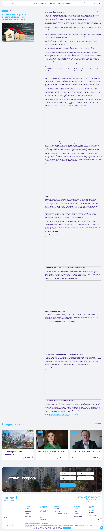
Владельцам (57, 506)
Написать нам (43, 519)
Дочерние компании (78, 514)
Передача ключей (58, 511)
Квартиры (36, 3)
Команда (76, 509)
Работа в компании (78, 516)
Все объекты (27, 508)
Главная (3, 7)
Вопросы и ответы (91, 507)
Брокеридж (56, 508)
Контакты (91, 510)
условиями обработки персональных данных (81, 481)
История (76, 508)
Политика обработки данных (100, 519)
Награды (76, 511)
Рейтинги (76, 513)
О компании (77, 506)
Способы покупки (28, 514)
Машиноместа (44, 3)
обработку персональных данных (56, 528)
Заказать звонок (87, 4)
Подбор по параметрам (30, 509)
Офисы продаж (92, 513)
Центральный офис (93, 512)
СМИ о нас (7, 7)
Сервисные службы (93, 515)
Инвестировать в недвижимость (28, 517)
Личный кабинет (57, 514)
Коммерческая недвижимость (64, 3)
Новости (41, 516)
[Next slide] (100, 425)
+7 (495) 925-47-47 (87, 2)
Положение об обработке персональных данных (32, 522)
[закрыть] (103, 519)
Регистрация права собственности (61, 513)
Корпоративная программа (44, 510)
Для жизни (27, 506)
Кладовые (52, 3)
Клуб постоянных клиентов (59, 509)
